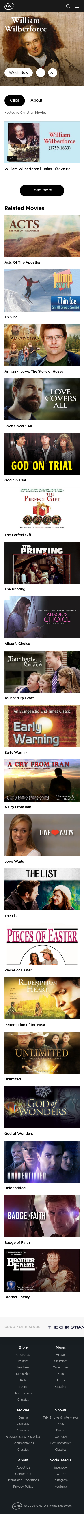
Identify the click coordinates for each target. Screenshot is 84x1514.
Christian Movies (33, 112)
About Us (23, 1467)
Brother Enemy (17, 1297)
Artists (61, 1354)
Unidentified (15, 1188)
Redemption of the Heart (25, 1025)
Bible (23, 1347)
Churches (23, 1354)
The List (11, 916)
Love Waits (14, 861)
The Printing (14, 589)
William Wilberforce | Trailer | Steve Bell (38, 169)
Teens (23, 1387)
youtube (61, 1486)
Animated (23, 1430)
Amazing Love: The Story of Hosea (34, 371)
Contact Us (23, 1474)
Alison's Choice (17, 644)
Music (61, 1347)
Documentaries (23, 1443)
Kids (23, 1380)
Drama (23, 1417)
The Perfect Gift (18, 535)
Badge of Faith (17, 1243)
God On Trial (15, 480)
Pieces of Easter (18, 970)
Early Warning (16, 752)
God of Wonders (18, 1134)
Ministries (23, 1374)
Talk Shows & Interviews (61, 1417)
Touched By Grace (19, 698)
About (36, 101)
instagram (61, 1480)
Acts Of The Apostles (22, 262)
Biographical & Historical (23, 1436)
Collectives (61, 1367)
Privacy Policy (23, 1486)
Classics (23, 1399)
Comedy (23, 1424)
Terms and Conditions (23, 1480)
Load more (42, 202)
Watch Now (18, 72)
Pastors (23, 1361)
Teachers (23, 1367)
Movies (23, 1410)
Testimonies (23, 1393)
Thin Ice (10, 317)
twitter (61, 1474)
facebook (60, 1467)
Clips (14, 101)
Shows (60, 1410)
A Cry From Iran (17, 807)
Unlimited (12, 1079)
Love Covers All (18, 426)
